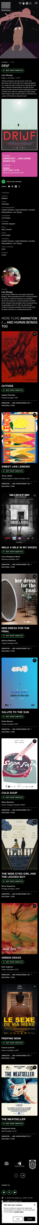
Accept (29, 1219)
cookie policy (19, 1212)
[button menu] (36, 3)
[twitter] (19, 186)
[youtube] (14, 1192)
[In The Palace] (6, 6)
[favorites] (20, 3)
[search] (30, 3)
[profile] (23, 3)
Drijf (13, 62)
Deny (18, 1219)
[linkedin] (16, 186)
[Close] (34, 1204)
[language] (27, 3)
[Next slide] (22, 1175)
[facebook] (9, 186)
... (9, 62)
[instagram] (12, 186)
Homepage (5, 62)
